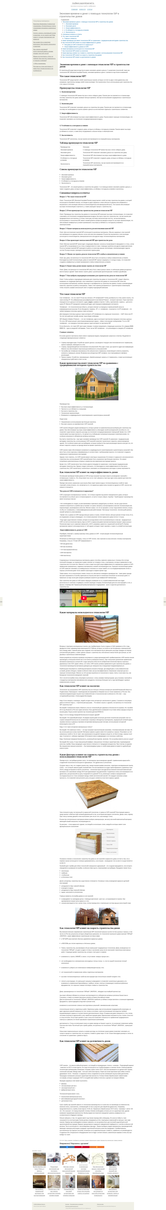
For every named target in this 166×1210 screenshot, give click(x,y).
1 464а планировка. (39, 63)
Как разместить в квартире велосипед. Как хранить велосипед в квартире (44, 44)
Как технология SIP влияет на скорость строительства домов (82, 55)
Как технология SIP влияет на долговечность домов (79, 57)
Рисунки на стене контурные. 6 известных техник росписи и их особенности (43, 68)
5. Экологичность (69, 32)
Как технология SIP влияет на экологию (75, 51)
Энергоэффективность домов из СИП (76, 47)
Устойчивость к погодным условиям (81, 1140)
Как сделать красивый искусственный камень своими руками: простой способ (43, 51)
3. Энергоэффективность (72, 28)
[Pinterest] (82, 1147)
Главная (74, 9)
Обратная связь (100, 1204)
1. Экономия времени (71, 24)
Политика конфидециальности (71, 1206)
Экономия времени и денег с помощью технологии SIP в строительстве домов (88, 22)
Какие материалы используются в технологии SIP (78, 49)
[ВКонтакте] (67, 1147)
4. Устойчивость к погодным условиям (76, 30)
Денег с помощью (68, 1140)
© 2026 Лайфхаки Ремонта (39, 1204)
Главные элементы (70, 38)
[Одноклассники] (96, 1147)
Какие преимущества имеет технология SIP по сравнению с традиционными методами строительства (95, 40)
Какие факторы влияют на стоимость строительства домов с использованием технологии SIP (93, 53)
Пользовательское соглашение (76, 1204)
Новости (82, 9)
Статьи (89, 9)
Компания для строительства (106, 1140)
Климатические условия (94, 1140)
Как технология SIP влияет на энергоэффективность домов (82, 43)
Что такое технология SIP (71, 36)
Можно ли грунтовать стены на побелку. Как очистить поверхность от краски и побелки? (44, 58)
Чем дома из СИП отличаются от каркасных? (78, 45)
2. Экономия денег (70, 26)
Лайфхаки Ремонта (83, 3)
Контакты (67, 1204)
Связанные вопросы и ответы (72, 34)
